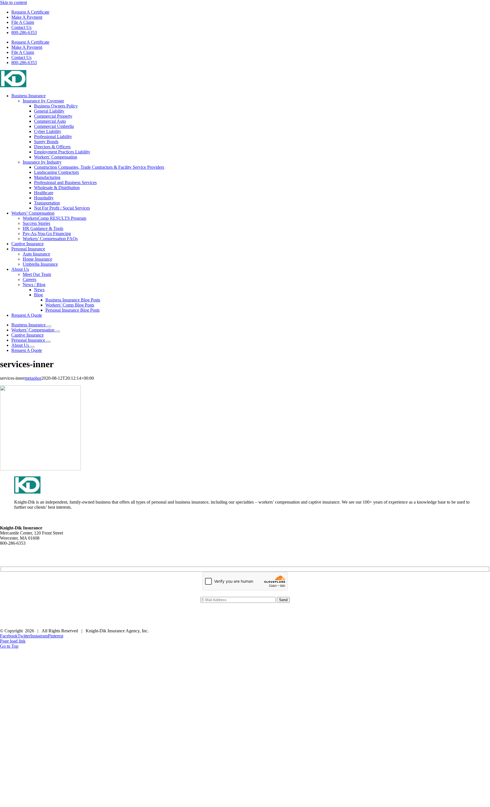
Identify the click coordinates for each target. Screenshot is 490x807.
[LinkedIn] (7, 623)
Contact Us (10, 548)
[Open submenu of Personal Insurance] (48, 342)
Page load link (13, 641)
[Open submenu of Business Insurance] (49, 326)
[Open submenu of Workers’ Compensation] (58, 331)
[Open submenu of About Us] (32, 347)
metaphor (33, 378)
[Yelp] (11, 623)
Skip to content (13, 2)
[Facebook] (2, 623)
